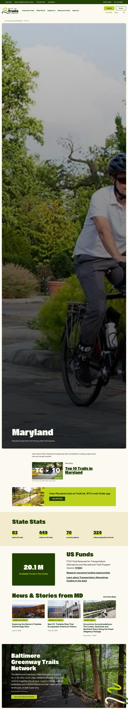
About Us (75, 10)
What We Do (40, 10)
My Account (118, 2)
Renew (121, 8)
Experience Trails (28, 10)
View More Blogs (109, 597)
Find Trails (108, 12)
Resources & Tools (64, 10)
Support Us (51, 10)
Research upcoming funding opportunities (88, 572)
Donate (109, 8)
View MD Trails (57, 499)
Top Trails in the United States (13, 21)
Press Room (107, 2)
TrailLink (8, 2)
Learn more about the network (24, 697)
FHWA (78, 568)
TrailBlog (51, 2)
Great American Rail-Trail (24, 2)
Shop (116, 12)
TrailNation (40, 2)
